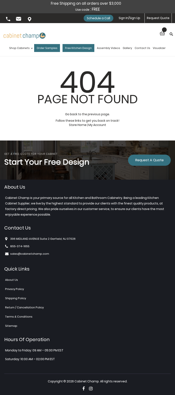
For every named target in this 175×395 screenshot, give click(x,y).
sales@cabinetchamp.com (19, 19)
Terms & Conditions (18, 317)
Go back (71, 114)
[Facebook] (83, 389)
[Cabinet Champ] (24, 34)
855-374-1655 (8, 19)
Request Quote (158, 18)
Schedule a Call (98, 18)
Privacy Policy (14, 289)
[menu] (87, 49)
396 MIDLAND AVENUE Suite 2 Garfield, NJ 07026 (30, 19)
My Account (97, 125)
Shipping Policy (15, 298)
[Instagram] (91, 389)
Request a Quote (149, 160)
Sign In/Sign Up (129, 18)
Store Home (77, 125)
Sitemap (11, 326)
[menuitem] (20, 49)
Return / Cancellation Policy (24, 307)
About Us (11, 280)
